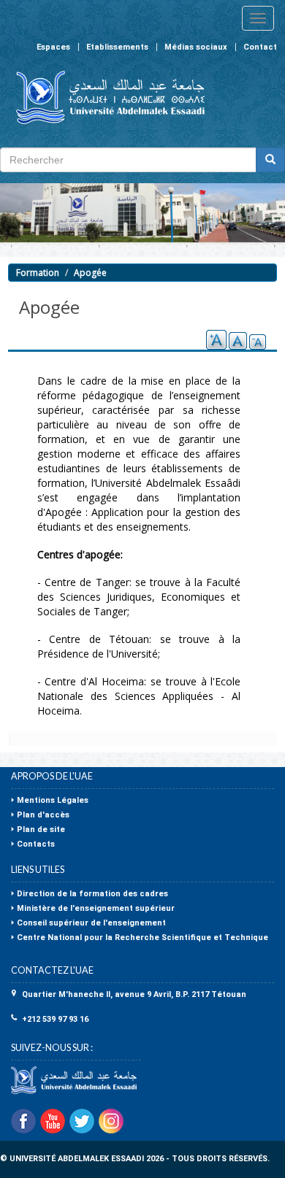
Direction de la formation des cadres (92, 893)
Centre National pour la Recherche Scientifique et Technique (142, 937)
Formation (37, 272)
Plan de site (41, 829)
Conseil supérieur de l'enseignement (91, 923)
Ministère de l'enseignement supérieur (96, 908)
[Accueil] (104, 97)
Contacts (36, 844)
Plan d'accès (43, 815)
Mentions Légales (52, 800)
